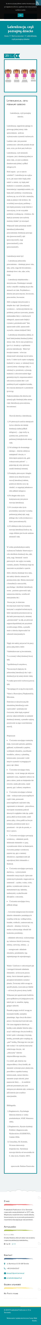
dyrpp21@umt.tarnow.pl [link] (15, 1273)
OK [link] (20, 15)
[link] (38, 2)
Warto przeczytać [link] (18, 36)
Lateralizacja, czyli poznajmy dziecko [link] (17, 102)
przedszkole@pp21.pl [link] (14, 1278)
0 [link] (14, 1244)
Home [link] (6, 36)
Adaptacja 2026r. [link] (9, 1235)
